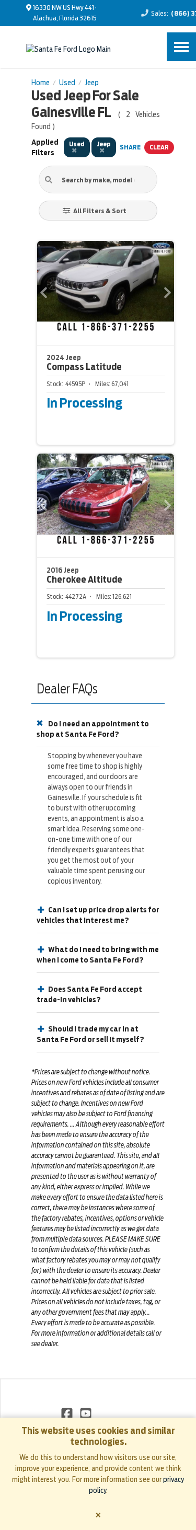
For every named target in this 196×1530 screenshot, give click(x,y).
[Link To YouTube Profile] (85, 1413)
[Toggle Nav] (181, 46)
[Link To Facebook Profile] (68, 1413)
